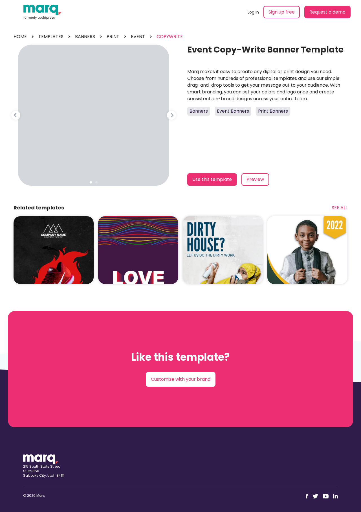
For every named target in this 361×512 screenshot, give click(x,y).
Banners (199, 111)
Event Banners (233, 111)
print (113, 36)
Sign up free (281, 12)
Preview (255, 179)
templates (50, 36)
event (138, 36)
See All (339, 207)
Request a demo (327, 12)
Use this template (212, 179)
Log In (253, 12)
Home (20, 36)
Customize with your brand (180, 379)
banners (85, 36)
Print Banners (273, 111)
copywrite (170, 36)
